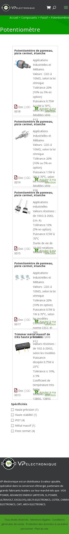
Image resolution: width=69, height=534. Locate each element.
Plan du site (41, 528)
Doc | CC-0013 (22, 393)
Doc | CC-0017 (22, 322)
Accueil (14, 17)
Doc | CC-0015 (22, 251)
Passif (44, 17)
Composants (29, 17)
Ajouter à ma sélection (47, 110)
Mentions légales (40, 519)
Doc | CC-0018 (22, 109)
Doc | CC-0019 (22, 180)
